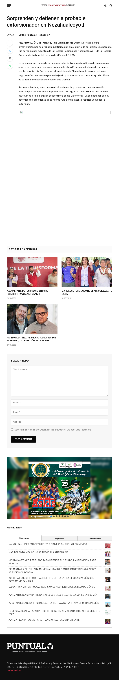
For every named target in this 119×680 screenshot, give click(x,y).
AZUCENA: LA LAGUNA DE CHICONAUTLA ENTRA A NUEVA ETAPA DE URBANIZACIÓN (54, 603)
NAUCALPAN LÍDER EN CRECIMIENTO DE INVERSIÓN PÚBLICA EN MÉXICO (27, 292)
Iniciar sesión (14, 670)
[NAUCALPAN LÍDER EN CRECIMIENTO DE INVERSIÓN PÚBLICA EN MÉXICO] (32, 272)
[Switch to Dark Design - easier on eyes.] (106, 5)
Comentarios (95, 539)
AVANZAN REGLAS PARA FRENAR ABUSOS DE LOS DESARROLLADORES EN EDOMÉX (53, 595)
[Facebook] (10, 43)
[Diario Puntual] (59, 5)
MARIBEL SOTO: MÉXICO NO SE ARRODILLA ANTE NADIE (87, 292)
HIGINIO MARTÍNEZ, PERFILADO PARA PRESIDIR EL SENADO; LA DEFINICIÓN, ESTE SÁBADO (31, 339)
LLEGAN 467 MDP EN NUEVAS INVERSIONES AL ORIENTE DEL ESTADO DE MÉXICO (52, 587)
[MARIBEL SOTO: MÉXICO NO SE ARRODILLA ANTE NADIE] (87, 272)
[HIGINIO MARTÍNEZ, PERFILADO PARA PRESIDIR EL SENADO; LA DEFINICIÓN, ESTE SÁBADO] (32, 319)
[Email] (10, 58)
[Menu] (9, 5)
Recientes (24, 538)
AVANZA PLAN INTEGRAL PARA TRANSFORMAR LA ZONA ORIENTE (44, 620)
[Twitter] (10, 51)
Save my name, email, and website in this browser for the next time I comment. (53, 429)
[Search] (110, 5)
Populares (59, 539)
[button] (59, 488)
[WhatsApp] (10, 66)
